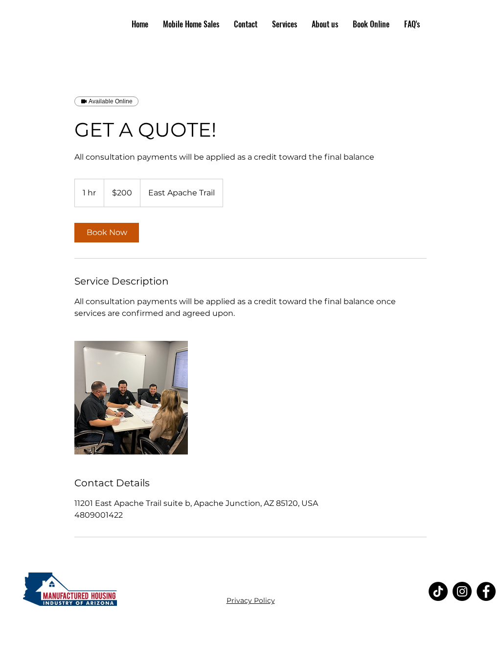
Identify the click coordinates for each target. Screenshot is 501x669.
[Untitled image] (131, 397)
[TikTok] (438, 591)
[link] (106, 232)
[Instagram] (462, 591)
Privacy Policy (251, 600)
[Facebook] (486, 591)
